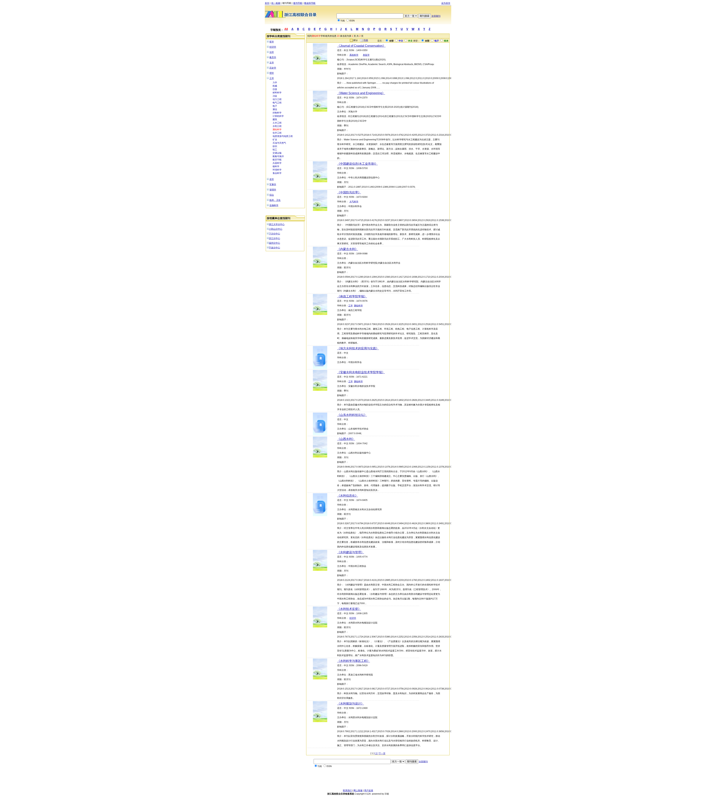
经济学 (272, 47)
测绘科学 (277, 129)
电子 (275, 106)
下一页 (382, 753)
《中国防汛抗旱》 (349, 192)
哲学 (271, 41)
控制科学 (277, 112)
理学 (271, 73)
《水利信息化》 (347, 495)
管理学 (272, 189)
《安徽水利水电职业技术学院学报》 (361, 372)
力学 (275, 82)
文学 (271, 62)
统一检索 (275, 3)
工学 (271, 78)
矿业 (275, 139)
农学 (271, 179)
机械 (275, 86)
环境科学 (277, 169)
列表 (366, 40)
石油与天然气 (279, 143)
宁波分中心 (274, 247)
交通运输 (277, 153)
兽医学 (366, 55)
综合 (271, 195)
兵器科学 (277, 163)
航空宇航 (277, 159)
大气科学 (353, 201)
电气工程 (277, 102)
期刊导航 (286, 3)
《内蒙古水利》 (347, 249)
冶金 (275, 96)
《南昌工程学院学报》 (352, 296)
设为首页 (445, 3)
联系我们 (347, 790)
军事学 (272, 184)
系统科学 (353, 55)
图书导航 (297, 3)
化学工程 (277, 133)
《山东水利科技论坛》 (352, 414)
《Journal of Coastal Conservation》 (361, 45)
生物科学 (273, 205)
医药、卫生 (275, 200)
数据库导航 (309, 3)
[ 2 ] (376, 753)
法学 (271, 52)
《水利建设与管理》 (350, 552)
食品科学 (277, 173)
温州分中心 (274, 243)
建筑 (275, 119)
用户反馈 (368, 790)
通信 (275, 109)
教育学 (272, 57)
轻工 (275, 149)
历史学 (272, 68)
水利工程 (277, 126)
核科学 (276, 166)
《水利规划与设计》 (350, 703)
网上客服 (358, 790)
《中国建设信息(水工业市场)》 (357, 163)
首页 (267, 3)
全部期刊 (435, 16)
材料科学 (277, 92)
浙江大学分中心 (277, 224)
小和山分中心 (275, 229)
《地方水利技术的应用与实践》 (358, 348)
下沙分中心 (274, 233)
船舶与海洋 (278, 156)
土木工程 (277, 122)
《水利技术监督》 (349, 608)
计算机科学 (278, 116)
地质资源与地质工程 (283, 136)
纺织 (275, 146)
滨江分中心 (274, 238)
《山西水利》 (346, 439)
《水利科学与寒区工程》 (353, 660)
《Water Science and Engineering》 (361, 93)
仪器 (275, 89)
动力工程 (277, 99)
